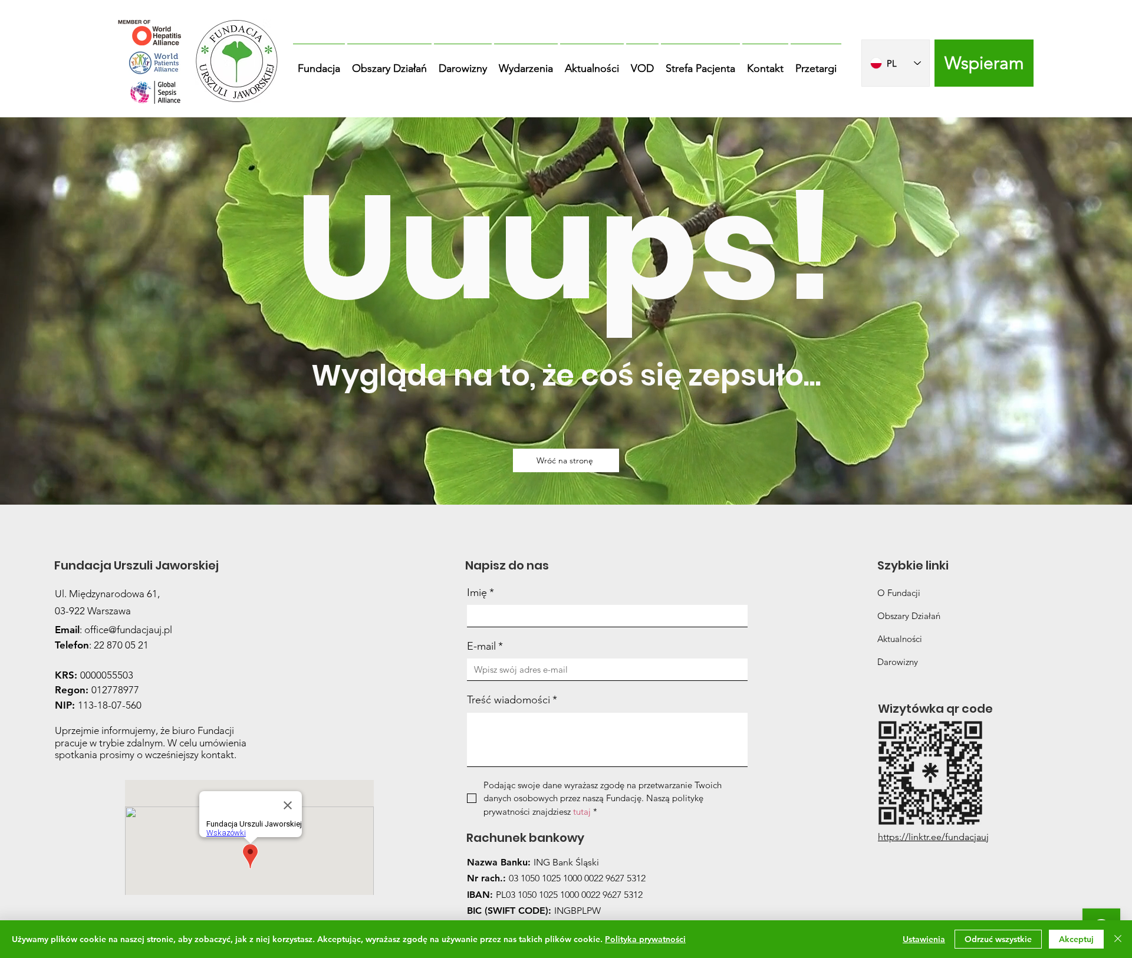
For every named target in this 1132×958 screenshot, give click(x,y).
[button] (319, 63)
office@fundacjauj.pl (128, 630)
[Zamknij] (1118, 939)
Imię (480, 592)
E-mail (485, 646)
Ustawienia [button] (924, 939)
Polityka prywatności (645, 939)
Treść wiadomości (512, 699)
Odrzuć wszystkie (998, 939)
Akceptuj (1076, 939)
